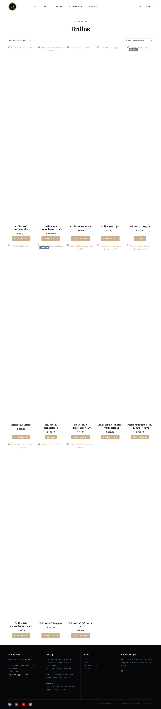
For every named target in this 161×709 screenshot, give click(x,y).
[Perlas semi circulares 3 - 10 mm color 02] (140, 332)
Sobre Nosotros (75, 6)
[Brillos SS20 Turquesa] (51, 531)
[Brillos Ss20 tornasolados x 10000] (21, 531)
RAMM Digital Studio (144, 704)
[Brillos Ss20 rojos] (110, 134)
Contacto (93, 6)
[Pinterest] (30, 704)
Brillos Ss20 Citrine (21, 425)
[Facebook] (10, 704)
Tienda (46, 6)
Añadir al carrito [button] (21, 238)
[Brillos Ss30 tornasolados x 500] (80, 332)
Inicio (33, 6)
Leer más (140, 238)
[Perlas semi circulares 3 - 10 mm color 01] (110, 332)
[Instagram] (16, 704)
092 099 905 (24, 659)
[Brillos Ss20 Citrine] (21, 332)
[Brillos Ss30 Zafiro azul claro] (80, 531)
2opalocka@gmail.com (18, 674)
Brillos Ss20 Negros (140, 226)
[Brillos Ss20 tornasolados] (51, 332)
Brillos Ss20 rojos (110, 226)
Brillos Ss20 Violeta (80, 226)
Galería (59, 6)
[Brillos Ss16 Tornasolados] (21, 134)
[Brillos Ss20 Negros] (140, 134)
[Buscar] (141, 6)
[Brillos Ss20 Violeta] (80, 134)
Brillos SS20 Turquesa (50, 623)
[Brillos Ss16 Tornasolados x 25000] (51, 134)
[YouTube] (23, 704)
